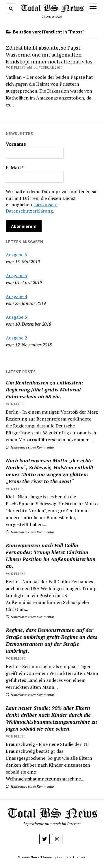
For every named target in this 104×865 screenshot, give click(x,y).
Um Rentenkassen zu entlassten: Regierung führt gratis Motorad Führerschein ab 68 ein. (44, 389)
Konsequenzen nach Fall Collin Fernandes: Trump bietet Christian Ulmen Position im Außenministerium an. (50, 555)
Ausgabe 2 (16, 338)
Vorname (16, 144)
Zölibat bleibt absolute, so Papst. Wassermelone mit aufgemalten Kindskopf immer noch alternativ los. (50, 54)
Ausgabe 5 (16, 275)
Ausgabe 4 (16, 296)
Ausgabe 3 (16, 317)
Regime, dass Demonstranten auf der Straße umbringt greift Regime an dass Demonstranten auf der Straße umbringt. (51, 640)
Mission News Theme (35, 857)
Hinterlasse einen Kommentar (32, 447)
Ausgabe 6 (16, 255)
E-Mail (15, 167)
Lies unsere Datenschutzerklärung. (31, 207)
